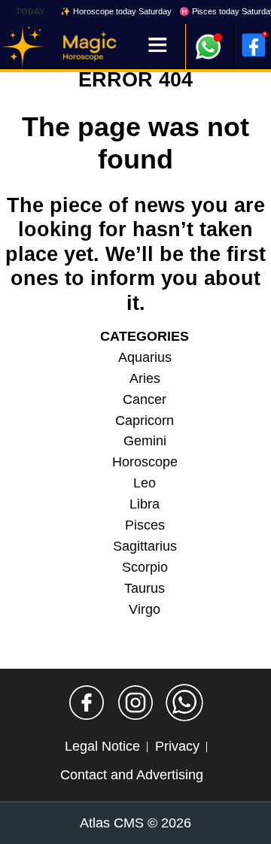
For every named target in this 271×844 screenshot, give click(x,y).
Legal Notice (102, 746)
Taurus (144, 588)
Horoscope (145, 461)
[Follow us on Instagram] (135, 702)
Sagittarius (145, 546)
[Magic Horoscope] (22, 46)
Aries (144, 378)
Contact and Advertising (131, 774)
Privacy (177, 746)
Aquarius (145, 357)
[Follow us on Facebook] (86, 702)
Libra (144, 504)
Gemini (144, 440)
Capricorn (144, 420)
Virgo (144, 609)
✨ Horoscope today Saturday (116, 11)
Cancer (144, 399)
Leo (144, 482)
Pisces (145, 525)
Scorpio (145, 567)
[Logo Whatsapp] (208, 39)
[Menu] (157, 46)
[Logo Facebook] (254, 45)
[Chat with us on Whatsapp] (184, 702)
